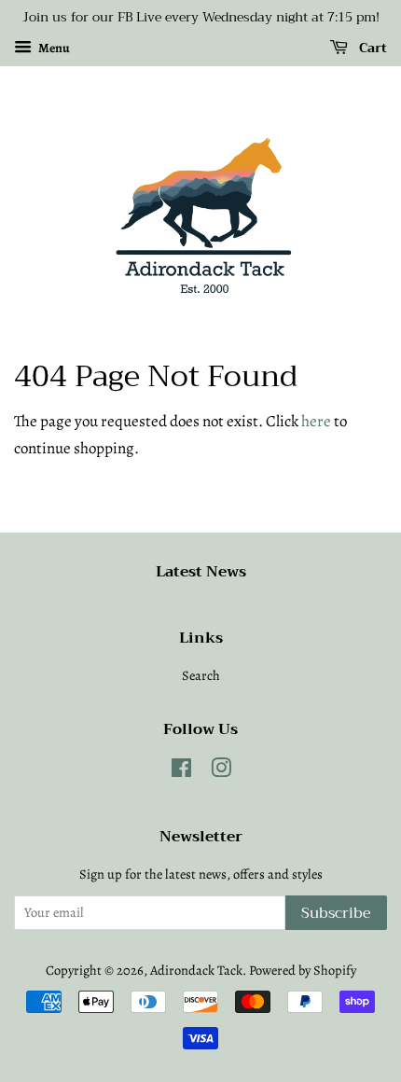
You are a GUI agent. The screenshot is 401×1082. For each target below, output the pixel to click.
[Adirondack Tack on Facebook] (181, 771)
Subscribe (336, 913)
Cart (371, 47)
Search (201, 675)
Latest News (201, 572)
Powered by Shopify (302, 970)
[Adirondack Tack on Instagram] (221, 771)
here (316, 421)
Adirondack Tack (196, 970)
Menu (53, 48)
